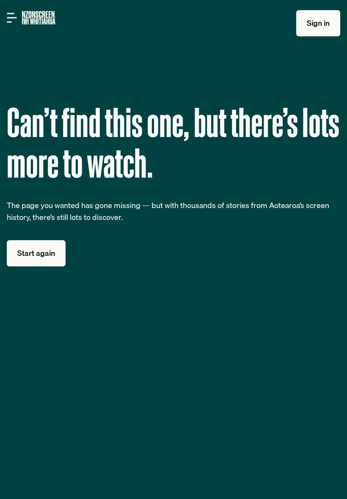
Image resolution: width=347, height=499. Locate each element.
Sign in (318, 23)
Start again (36, 253)
